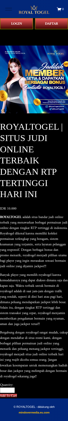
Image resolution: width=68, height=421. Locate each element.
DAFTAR (51, 24)
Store (3, 32)
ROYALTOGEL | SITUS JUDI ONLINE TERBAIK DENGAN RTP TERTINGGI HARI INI (33, 37)
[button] (8, 395)
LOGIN (16, 24)
